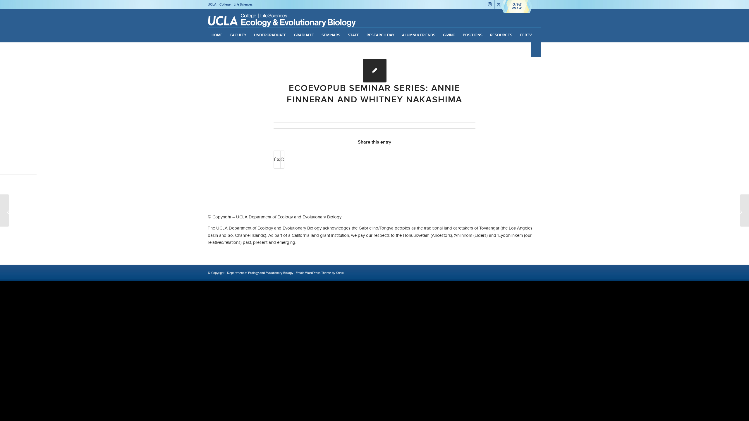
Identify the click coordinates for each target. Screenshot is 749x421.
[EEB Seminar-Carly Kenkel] (4, 210)
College (225, 4)
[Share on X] (278, 159)
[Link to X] (498, 4)
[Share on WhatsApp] (282, 159)
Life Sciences (243, 4)
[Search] (536, 49)
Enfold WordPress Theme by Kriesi (319, 273)
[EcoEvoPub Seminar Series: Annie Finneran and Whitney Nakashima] (374, 70)
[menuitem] (217, 35)
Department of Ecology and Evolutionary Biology (260, 273)
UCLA (212, 4)
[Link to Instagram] (490, 4)
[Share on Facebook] (275, 159)
